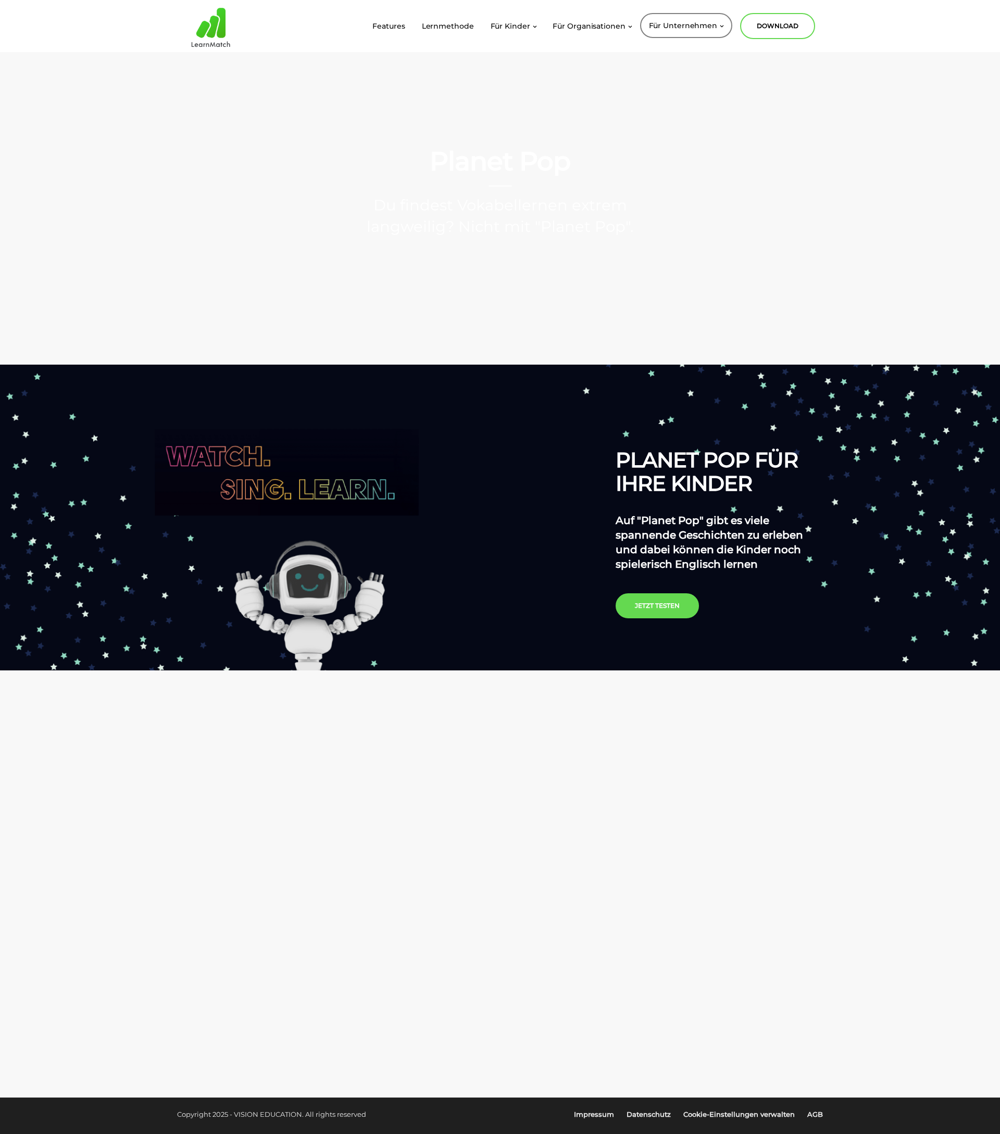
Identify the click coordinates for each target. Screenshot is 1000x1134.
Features (388, 26)
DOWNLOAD (777, 26)
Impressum (594, 1114)
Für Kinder (510, 26)
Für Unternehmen (683, 25)
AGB (815, 1114)
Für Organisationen (589, 26)
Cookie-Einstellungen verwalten (739, 1114)
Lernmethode (448, 26)
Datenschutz (649, 1114)
